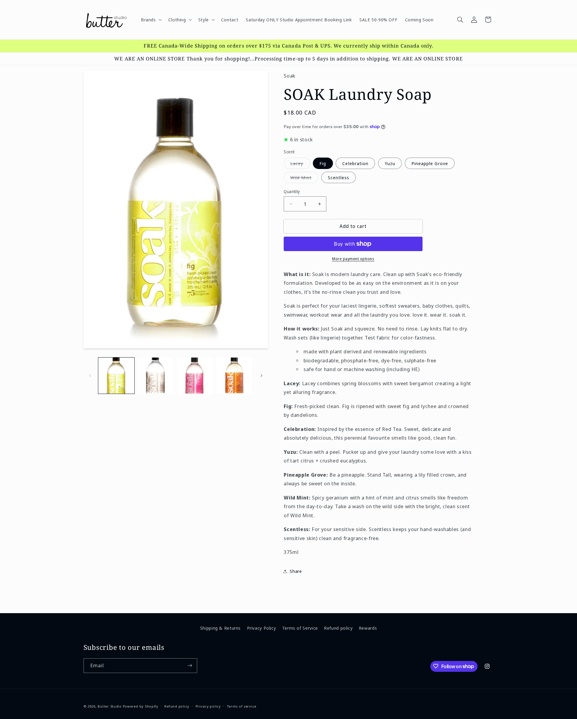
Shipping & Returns (220, 628)
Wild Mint (304, 178)
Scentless (338, 177)
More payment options (353, 258)
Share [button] (296, 571)
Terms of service (241, 706)
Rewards (368, 628)
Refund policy (338, 628)
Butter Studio (110, 706)
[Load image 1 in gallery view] (116, 376)
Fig (322, 163)
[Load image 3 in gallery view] (195, 376)
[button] (150, 19)
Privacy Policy (261, 628)
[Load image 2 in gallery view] (156, 376)
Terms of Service (300, 628)
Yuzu (390, 163)
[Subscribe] (190, 665)
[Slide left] (90, 375)
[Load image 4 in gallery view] (234, 376)
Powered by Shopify (140, 706)
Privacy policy (208, 706)
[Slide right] (261, 375)
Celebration (355, 163)
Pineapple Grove (429, 163)
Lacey (300, 164)
